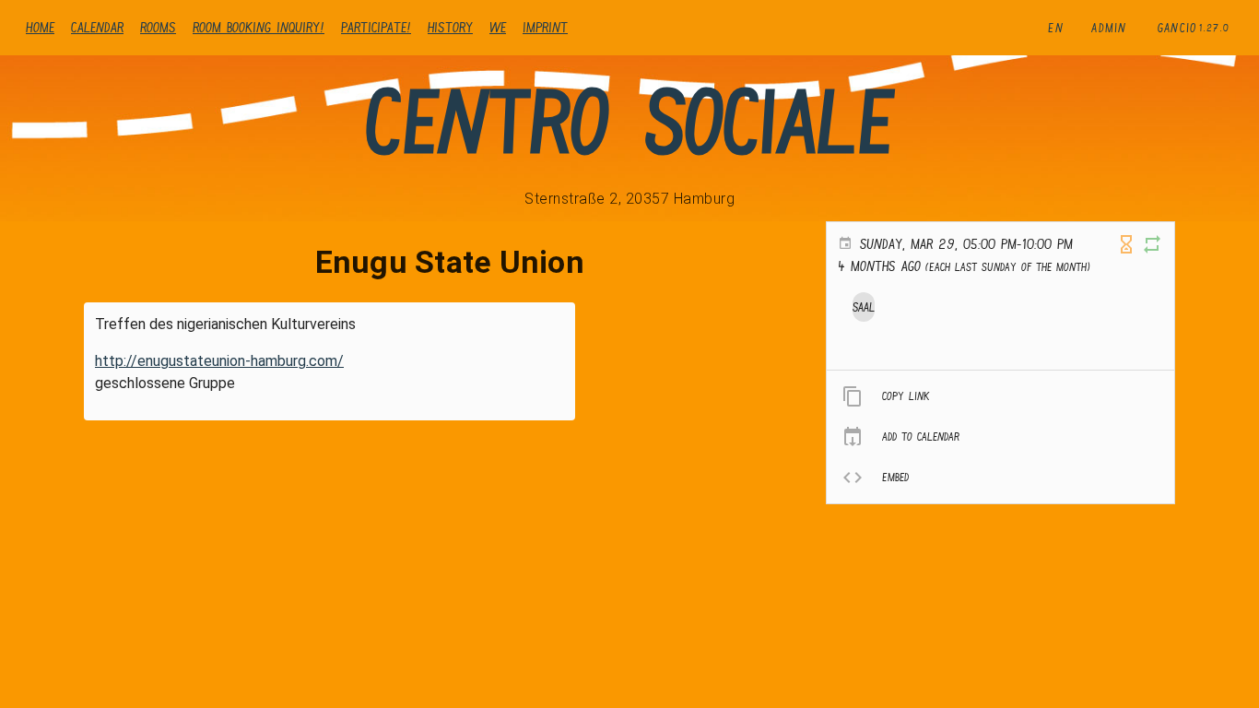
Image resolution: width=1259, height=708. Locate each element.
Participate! (376, 27)
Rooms (158, 27)
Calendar (97, 27)
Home (40, 27)
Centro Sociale (629, 121)
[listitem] (1000, 396)
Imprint (545, 27)
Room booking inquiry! (258, 27)
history (450, 27)
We (497, 27)
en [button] (1056, 27)
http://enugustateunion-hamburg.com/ (219, 361)
